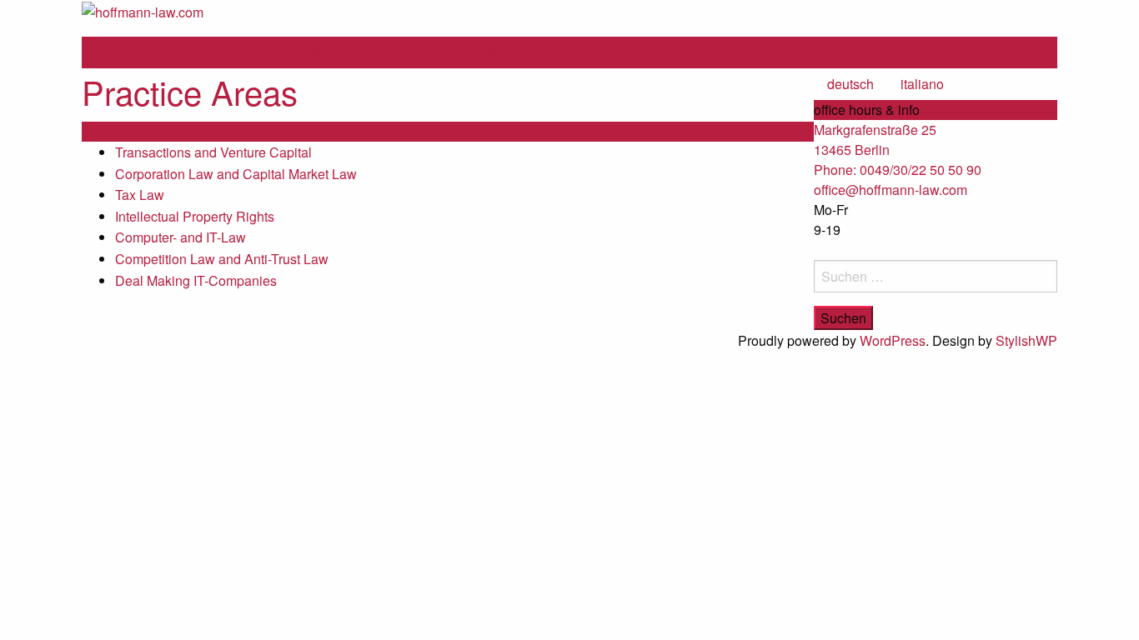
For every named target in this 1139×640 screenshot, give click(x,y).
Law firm (120, 52)
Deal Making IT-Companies (196, 280)
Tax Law (139, 194)
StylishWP (1026, 340)
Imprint (579, 52)
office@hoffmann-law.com (890, 189)
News (415, 52)
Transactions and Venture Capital (213, 152)
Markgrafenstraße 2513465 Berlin (875, 139)
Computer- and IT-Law (180, 237)
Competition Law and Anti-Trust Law (222, 258)
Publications (495, 52)
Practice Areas (327, 52)
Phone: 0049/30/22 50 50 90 (897, 169)
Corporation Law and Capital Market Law (236, 173)
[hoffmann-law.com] (142, 10)
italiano (922, 83)
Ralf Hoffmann (215, 52)
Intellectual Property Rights (194, 216)
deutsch (850, 83)
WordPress (893, 340)
